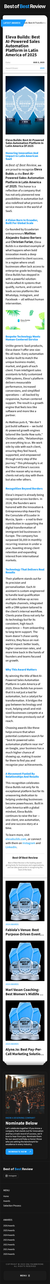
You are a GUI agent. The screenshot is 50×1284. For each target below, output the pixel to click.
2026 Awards (9, 1225)
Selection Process (12, 1205)
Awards (6, 1201)
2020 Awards (9, 1254)
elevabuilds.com (16, 839)
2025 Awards (9, 1230)
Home (6, 1196)
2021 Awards (9, 1249)
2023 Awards (9, 1239)
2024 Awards (9, 1235)
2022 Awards (9, 1244)
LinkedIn (11, 847)
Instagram (28, 843)
